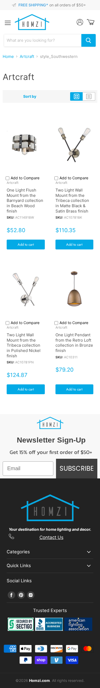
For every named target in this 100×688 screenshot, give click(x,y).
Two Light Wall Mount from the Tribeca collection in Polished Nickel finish (24, 345)
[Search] (88, 40)
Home (8, 56)
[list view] (89, 96)
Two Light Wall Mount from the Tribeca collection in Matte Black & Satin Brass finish (72, 201)
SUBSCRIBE (77, 468)
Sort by (29, 96)
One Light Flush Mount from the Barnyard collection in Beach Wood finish (25, 201)
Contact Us (51, 537)
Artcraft (27, 56)
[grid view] (76, 96)
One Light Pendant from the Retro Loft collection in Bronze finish (74, 342)
